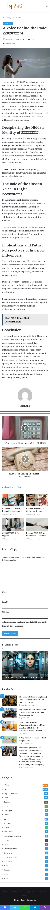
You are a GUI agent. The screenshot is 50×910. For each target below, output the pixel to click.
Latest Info (16, 18)
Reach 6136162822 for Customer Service (35, 509)
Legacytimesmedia (12, 793)
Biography (8, 853)
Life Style (8, 810)
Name (5, 592)
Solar (6, 878)
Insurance (8, 861)
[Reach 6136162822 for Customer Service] (37, 500)
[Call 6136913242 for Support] (13, 524)
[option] (25, 665)
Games (6, 844)
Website (5, 612)
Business (7, 802)
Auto (6, 866)
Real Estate (8, 832)
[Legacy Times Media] (15, 6)
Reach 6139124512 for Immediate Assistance (36, 534)
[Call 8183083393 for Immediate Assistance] (13, 500)
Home (7, 18)
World (6, 785)
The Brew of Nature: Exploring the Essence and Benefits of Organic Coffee (33, 700)
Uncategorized (10, 849)
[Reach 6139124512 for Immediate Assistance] (37, 524)
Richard (9, 39)
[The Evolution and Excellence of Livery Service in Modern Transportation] (9, 713)
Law (5, 819)
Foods (6, 840)
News (6, 798)
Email (5, 602)
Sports (7, 870)
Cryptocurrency (10, 857)
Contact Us (31, 900)
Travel (6, 827)
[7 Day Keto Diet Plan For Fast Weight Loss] (9, 739)
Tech (6, 806)
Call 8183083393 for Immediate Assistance (12, 509)
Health (6, 815)
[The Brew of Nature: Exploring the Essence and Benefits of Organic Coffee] (9, 700)
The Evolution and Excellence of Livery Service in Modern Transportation (32, 712)
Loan (6, 874)
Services (7, 823)
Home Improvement (12, 836)
